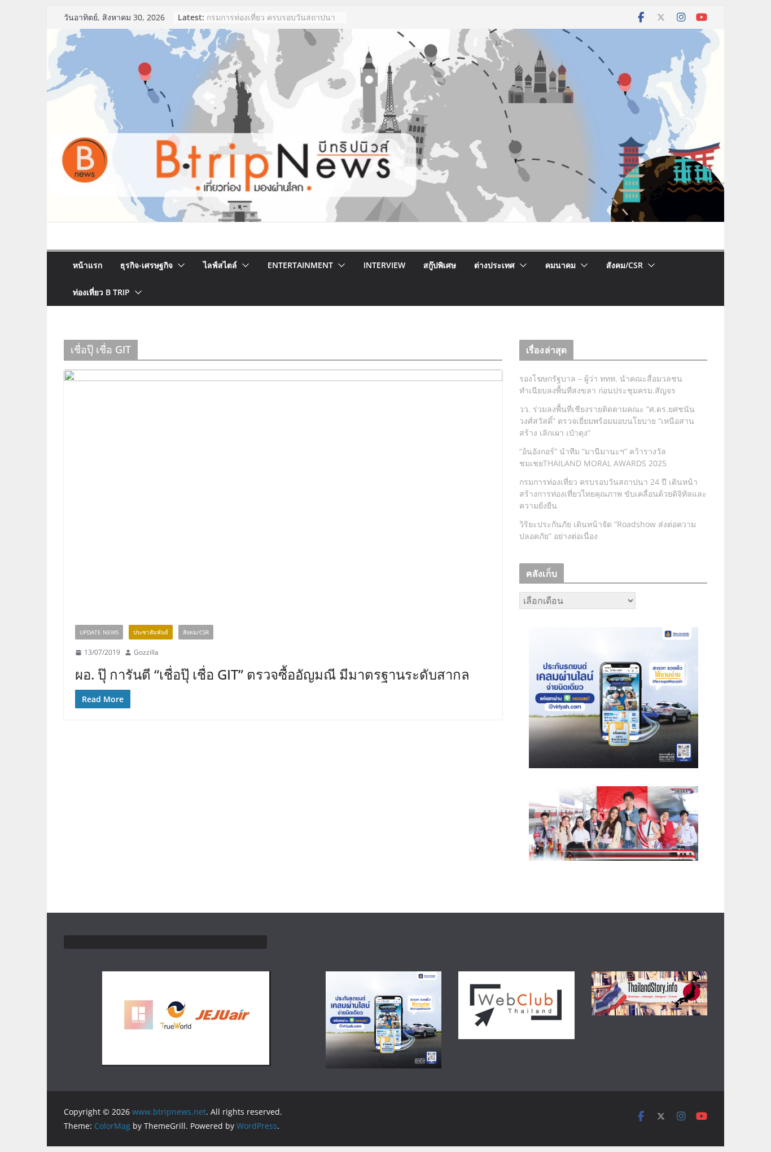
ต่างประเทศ (494, 265)
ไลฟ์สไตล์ (220, 265)
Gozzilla (146, 652)
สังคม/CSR (624, 265)
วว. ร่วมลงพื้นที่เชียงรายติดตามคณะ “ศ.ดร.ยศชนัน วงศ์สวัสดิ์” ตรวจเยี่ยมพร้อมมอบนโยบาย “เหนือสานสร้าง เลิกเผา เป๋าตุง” (607, 421)
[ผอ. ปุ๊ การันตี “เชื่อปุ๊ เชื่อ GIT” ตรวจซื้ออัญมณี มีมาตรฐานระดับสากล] (283, 492)
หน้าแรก (87, 265)
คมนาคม (560, 265)
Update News (99, 632)
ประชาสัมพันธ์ (150, 632)
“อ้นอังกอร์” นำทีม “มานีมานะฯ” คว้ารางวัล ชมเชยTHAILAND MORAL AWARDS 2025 (269, 21)
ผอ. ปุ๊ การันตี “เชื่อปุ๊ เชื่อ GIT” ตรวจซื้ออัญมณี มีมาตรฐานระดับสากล (272, 674)
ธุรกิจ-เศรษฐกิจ (146, 265)
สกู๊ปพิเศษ (439, 265)
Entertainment (300, 265)
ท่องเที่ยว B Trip (101, 292)
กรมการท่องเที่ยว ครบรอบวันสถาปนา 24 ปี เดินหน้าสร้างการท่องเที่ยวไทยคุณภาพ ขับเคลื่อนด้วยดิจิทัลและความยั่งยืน (613, 493)
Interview (384, 265)
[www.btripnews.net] (385, 36)
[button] (179, 265)
